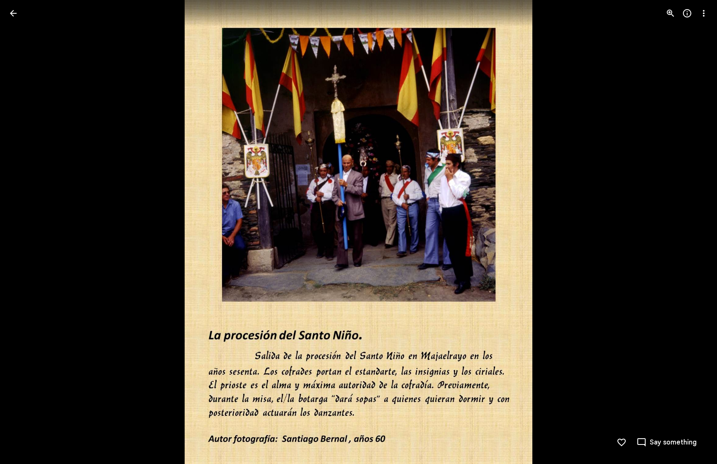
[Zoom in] (670, 13)
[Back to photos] (13, 13)
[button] (23, 232)
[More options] (703, 13)
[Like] (622, 442)
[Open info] (687, 13)
